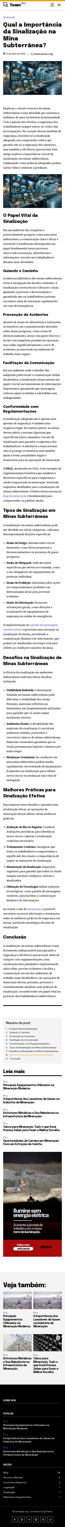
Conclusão (15, 1058)
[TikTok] (29, 1519)
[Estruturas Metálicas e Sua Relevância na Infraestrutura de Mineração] (17, 1342)
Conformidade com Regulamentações (29, 1043)
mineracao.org (43, 54)
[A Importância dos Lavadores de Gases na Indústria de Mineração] (47, 1300)
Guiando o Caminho (19, 1032)
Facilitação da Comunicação (23, 1039)
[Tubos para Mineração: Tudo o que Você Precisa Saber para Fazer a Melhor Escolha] (47, 1342)
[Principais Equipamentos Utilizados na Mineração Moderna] (17, 1300)
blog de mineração (15, 496)
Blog (5, 1081)
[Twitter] (43, 1519)
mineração (34, 909)
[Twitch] (36, 1519)
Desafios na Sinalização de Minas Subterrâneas (33, 1051)
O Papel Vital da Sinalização (23, 1028)
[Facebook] (15, 1519)
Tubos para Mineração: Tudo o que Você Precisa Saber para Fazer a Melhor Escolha (45, 1365)
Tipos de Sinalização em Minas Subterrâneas (32, 1047)
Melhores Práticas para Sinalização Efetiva (31, 1055)
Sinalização (9, 17)
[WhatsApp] (50, 1519)
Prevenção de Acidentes (22, 1036)
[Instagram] (22, 1519)
